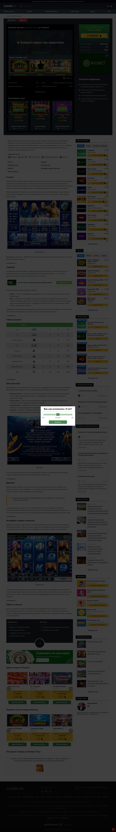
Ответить (58, 422)
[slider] (57, 414)
